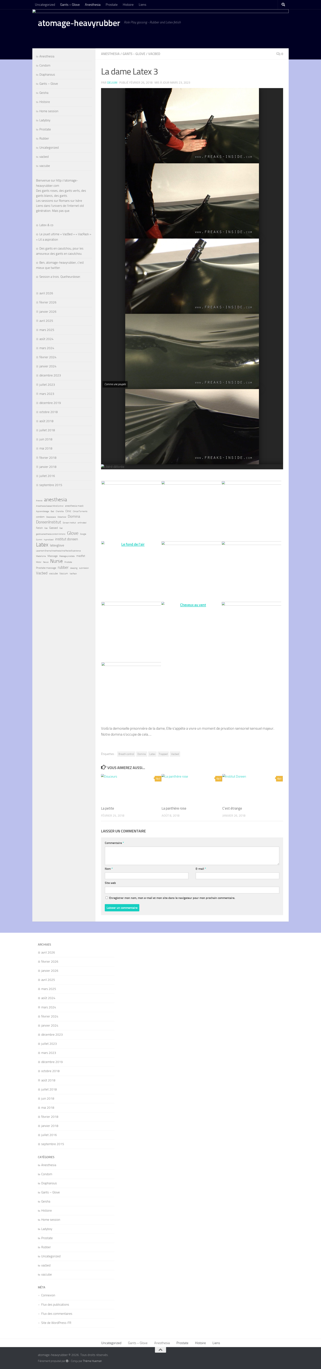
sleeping (73, 568)
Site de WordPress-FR (56, 1323)
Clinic (68, 511)
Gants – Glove (70, 5)
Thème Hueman (92, 1361)
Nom (109, 868)
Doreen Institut (69, 523)
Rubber (44, 138)
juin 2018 (45, 439)
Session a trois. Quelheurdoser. (60, 277)
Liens (142, 5)
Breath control (126, 754)
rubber (63, 567)
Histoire (128, 5)
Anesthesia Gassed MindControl (49, 506)
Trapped (163, 754)
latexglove (57, 545)
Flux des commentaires (56, 1313)
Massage (53, 555)
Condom (44, 65)
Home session (48, 111)
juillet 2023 (47, 384)
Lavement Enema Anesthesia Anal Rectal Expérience (58, 551)
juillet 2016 (47, 476)
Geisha (43, 93)
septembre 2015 (50, 485)
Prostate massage (46, 567)
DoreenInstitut (48, 522)
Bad (52, 511)
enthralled (82, 523)
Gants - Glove (134, 54)
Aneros (39, 500)
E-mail (201, 868)
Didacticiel (62, 517)
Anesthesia (92, 5)
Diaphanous (47, 74)
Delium (112, 82)
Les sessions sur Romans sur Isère (59, 201)
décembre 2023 (50, 375)
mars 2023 (46, 394)
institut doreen (66, 539)
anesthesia (55, 499)
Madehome (41, 556)
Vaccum (63, 573)
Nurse (56, 561)
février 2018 (47, 457)
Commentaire (114, 843)
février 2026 (47, 302)
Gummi (39, 539)
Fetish (39, 527)
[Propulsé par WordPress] (67, 1361)
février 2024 (47, 357)
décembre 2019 (50, 403)
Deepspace (51, 517)
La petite (107, 808)
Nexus (45, 562)
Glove (72, 533)
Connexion (48, 1295)
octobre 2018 (48, 412)
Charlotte (60, 511)
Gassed (53, 528)
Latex (152, 754)
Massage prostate (67, 556)
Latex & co (46, 225)
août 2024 (46, 339)
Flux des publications (55, 1304)
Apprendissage (42, 511)
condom (40, 516)
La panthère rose (174, 808)
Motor (38, 562)
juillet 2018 (47, 430)
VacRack (73, 573)
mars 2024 (46, 348)
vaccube (44, 166)
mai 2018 (45, 448)
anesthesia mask (74, 505)
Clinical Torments (80, 511)
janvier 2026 (47, 311)
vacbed (154, 54)
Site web (110, 883)
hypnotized (49, 539)
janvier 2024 (47, 366)
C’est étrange (232, 808)
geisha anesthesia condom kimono (50, 534)
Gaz (61, 528)
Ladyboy (44, 120)
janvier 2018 (47, 467)
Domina (141, 754)
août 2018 (46, 421)
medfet (80, 556)
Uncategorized (45, 5)
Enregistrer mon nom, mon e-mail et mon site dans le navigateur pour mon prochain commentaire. (172, 898)
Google (83, 534)
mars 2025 (46, 330)
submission (84, 568)
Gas (46, 528)
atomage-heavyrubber (79, 23)
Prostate (112, 5)
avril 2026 (46, 293)
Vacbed (175, 754)
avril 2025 (46, 321)
